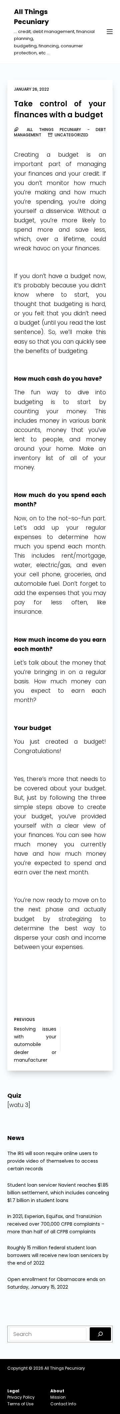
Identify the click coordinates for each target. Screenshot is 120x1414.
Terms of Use (20, 1404)
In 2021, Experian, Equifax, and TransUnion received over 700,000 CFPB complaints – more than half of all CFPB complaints (55, 1224)
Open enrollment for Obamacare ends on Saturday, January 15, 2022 (56, 1283)
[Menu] (110, 32)
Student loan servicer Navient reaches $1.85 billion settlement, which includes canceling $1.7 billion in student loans (58, 1193)
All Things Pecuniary (64, 1368)
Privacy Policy (21, 1397)
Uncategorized (71, 135)
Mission (58, 1397)
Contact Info (63, 1404)
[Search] (100, 1334)
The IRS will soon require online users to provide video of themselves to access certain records (52, 1161)
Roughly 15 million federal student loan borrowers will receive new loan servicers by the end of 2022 (57, 1255)
